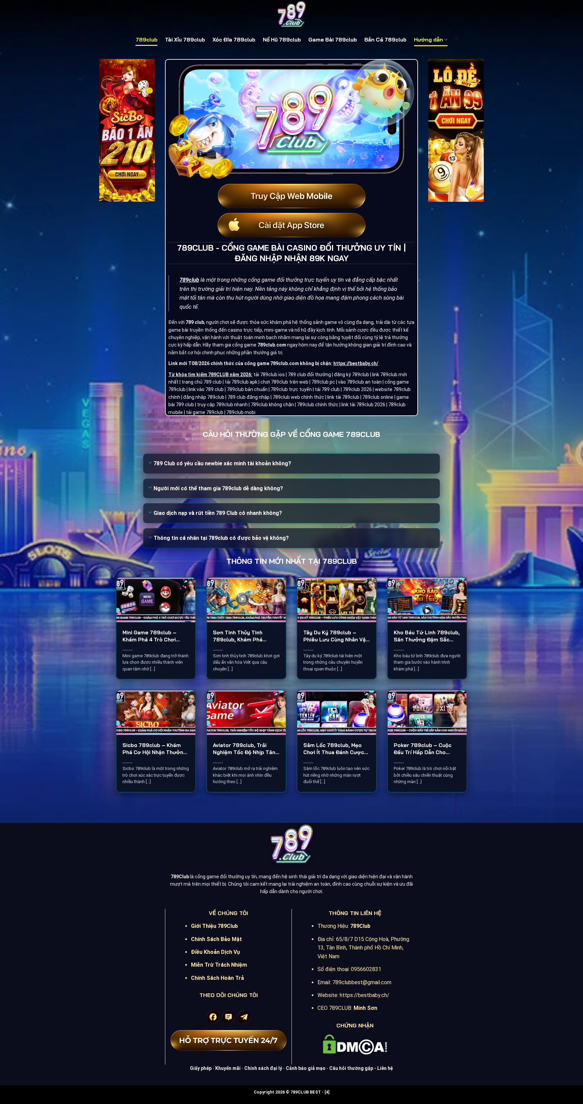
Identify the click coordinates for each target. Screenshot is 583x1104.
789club (147, 39)
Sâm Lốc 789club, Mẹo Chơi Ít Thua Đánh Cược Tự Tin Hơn (333, 749)
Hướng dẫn (428, 39)
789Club (360, 926)
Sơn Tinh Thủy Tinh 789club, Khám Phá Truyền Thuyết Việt (237, 636)
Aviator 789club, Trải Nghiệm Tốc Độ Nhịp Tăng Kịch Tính (246, 749)
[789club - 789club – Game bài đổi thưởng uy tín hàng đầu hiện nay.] (291, 15)
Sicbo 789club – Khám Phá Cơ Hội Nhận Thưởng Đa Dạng (154, 749)
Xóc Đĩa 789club (234, 39)
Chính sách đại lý (263, 1068)
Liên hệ (385, 1068)
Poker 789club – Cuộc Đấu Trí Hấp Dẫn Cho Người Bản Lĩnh (422, 749)
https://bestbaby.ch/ (355, 363)
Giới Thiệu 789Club (214, 926)
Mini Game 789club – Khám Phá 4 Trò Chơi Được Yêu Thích (149, 636)
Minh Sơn (365, 1008)
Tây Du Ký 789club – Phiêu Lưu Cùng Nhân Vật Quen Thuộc (335, 636)
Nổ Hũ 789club (282, 39)
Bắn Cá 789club (385, 39)
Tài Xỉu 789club (185, 39)
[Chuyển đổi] (150, 463)
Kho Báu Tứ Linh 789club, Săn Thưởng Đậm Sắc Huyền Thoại (427, 636)
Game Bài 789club (332, 39)
